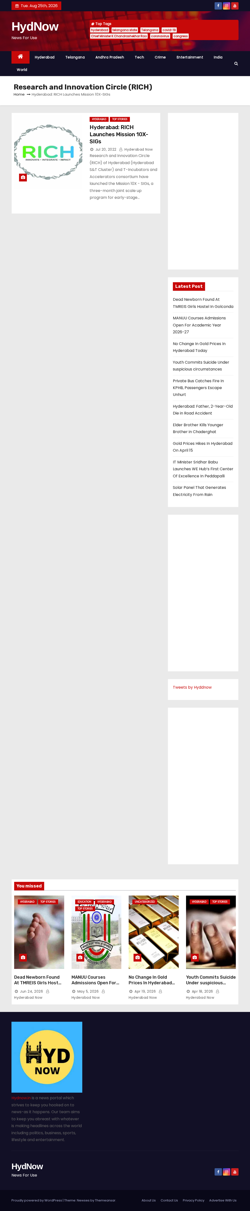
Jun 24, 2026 (31, 991)
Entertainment (190, 57)
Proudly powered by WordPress (37, 1200)
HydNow (34, 26)
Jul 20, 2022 (105, 149)
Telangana (149, 30)
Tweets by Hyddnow (192, 687)
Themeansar (105, 1200)
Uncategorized (145, 902)
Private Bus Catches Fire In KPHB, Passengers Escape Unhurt (198, 388)
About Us (149, 1200)
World (22, 69)
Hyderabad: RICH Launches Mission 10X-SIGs (119, 134)
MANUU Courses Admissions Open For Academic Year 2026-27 (199, 325)
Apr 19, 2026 (145, 991)
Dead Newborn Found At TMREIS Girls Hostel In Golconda (38, 983)
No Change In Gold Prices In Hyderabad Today (150, 983)
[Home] (20, 57)
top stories (119, 119)
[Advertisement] (203, 191)
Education (84, 902)
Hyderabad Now (138, 149)
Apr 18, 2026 (202, 991)
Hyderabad (45, 57)
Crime (160, 57)
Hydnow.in (21, 1098)
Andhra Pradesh (109, 57)
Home (19, 94)
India (218, 57)
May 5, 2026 (88, 991)
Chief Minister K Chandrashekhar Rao (119, 36)
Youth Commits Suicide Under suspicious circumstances (211, 983)
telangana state (125, 30)
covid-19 (169, 30)
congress (181, 36)
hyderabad (99, 30)
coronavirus (160, 36)
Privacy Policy (193, 1200)
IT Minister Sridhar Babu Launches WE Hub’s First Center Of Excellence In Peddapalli (203, 469)
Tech (139, 57)
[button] (236, 63)
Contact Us (169, 1200)
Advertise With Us (223, 1200)
